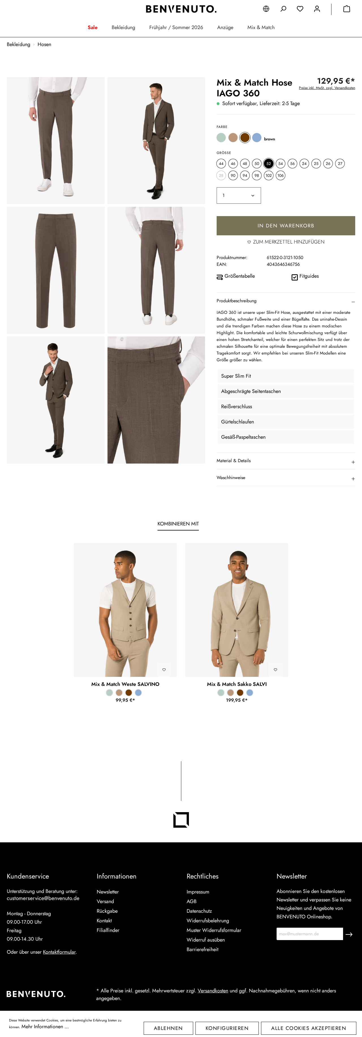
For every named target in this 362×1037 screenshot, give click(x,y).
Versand (105, 901)
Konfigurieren (227, 1028)
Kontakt (104, 920)
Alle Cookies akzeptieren (308, 1028)
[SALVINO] (125, 610)
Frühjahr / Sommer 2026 (176, 27)
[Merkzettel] (300, 10)
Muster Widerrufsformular (214, 930)
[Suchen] (283, 10)
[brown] (244, 137)
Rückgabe (107, 911)
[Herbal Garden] (221, 137)
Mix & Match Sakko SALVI (237, 684)
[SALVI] (236, 610)
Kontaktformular (59, 952)
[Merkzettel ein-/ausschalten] (164, 670)
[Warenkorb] (346, 10)
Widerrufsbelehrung (208, 920)
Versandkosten (213, 990)
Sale (93, 27)
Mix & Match (261, 27)
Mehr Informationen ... (45, 1026)
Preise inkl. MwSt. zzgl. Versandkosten (327, 87)
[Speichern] (349, 934)
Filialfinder (108, 930)
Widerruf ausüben (206, 939)
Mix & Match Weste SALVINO (125, 684)
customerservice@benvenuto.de (43, 898)
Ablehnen (168, 1028)
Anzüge (225, 27)
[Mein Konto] (317, 10)
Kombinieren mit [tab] (178, 523)
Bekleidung (123, 27)
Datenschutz (199, 911)
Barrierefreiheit (202, 949)
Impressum (198, 891)
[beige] (233, 137)
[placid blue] (256, 137)
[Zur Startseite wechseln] (181, 9)
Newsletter (108, 891)
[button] (286, 301)
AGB (192, 901)
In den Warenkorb (286, 225)
